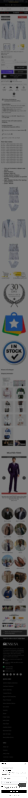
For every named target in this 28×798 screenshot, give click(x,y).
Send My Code (14, 791)
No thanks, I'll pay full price (14, 795)
